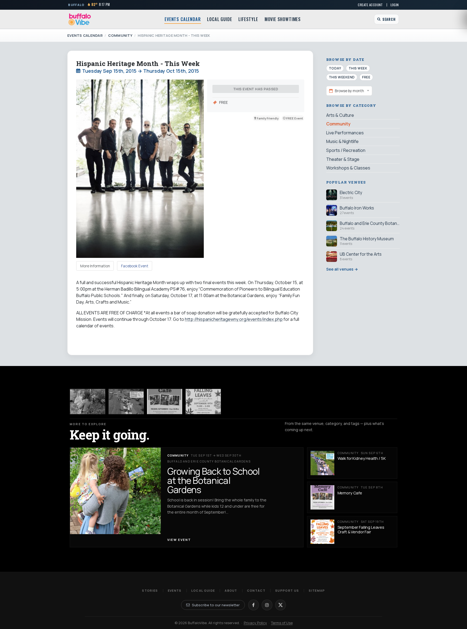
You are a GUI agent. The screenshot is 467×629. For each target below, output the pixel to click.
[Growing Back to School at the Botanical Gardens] (87, 401)
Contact (256, 590)
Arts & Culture (340, 115)
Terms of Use (282, 622)
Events (175, 590)
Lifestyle (248, 19)
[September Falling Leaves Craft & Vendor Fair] (203, 401)
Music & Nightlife (342, 141)
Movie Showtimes (283, 19)
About (231, 590)
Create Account (370, 4)
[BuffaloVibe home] (79, 19)
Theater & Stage (342, 159)
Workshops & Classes (348, 168)
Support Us (287, 590)
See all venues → (342, 269)
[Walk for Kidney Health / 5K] (126, 401)
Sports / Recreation (345, 150)
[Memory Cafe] (164, 401)
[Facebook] (253, 605)
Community (120, 35)
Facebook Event (134, 266)
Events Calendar (183, 19)
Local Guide (219, 19)
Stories (150, 590)
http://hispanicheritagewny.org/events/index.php (234, 319)
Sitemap (317, 590)
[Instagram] (267, 605)
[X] (280, 605)
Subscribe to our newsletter (216, 605)
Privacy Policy (255, 622)
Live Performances (345, 133)
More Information (95, 266)
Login (395, 4)
